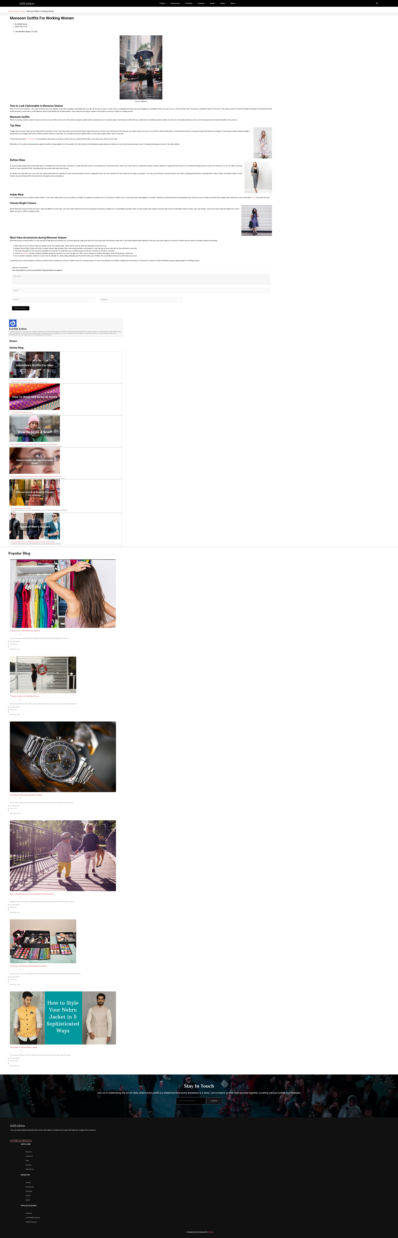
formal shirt (30, 139)
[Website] (141, 300)
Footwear (201, 3)
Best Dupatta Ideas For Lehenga (21, 508)
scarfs (253, 197)
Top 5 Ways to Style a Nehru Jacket (23, 1047)
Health (212, 3)
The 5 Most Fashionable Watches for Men (26, 795)
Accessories (175, 3)
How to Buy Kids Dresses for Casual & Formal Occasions (32, 894)
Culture (222, 3)
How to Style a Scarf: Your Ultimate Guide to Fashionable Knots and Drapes (34, 444)
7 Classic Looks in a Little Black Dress (24, 696)
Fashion (162, 3)
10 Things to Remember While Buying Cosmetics (28, 966)
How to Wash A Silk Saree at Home (22, 412)
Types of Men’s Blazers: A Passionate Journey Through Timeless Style (32, 542)
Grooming (188, 3)
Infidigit (210, 1232)
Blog (16, 11)
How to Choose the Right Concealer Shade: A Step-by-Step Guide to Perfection (36, 476)
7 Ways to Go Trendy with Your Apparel (25, 631)
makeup (25, 253)
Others (232, 3)
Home (10, 11)
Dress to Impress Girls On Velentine (22, 380)
